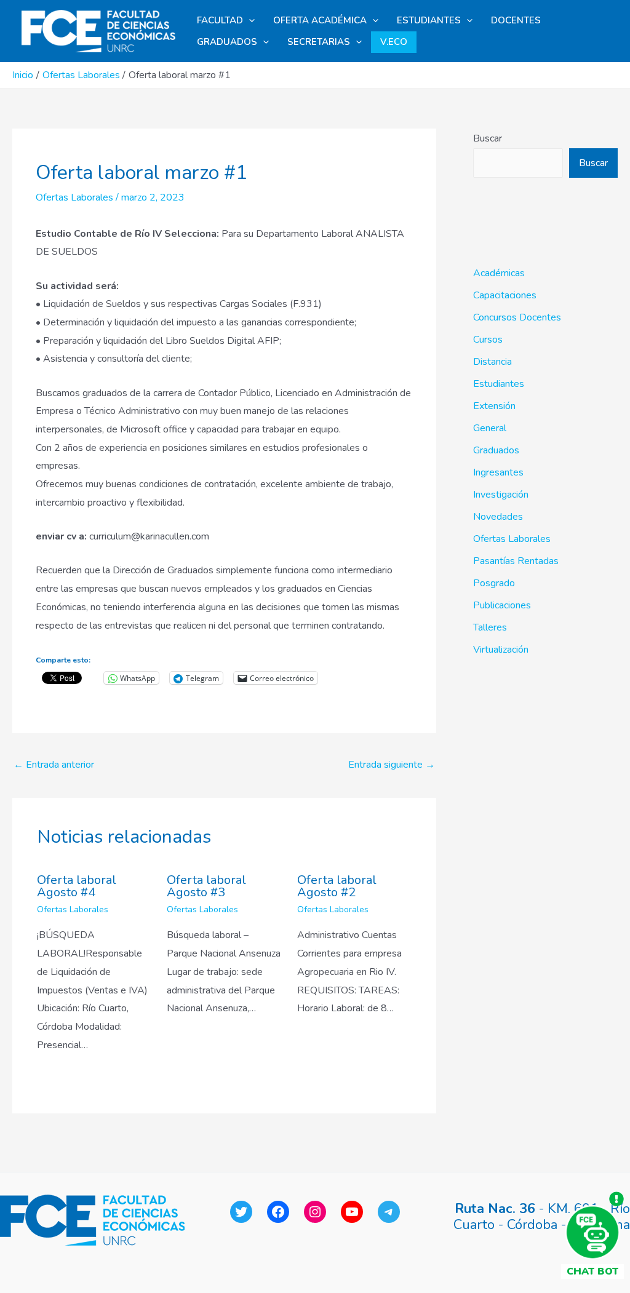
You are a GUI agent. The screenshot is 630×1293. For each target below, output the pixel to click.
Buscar (487, 138)
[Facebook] (278, 1212)
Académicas (499, 273)
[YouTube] (352, 1212)
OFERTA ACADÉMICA (320, 20)
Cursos (488, 339)
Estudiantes (498, 384)
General (489, 428)
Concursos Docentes (517, 317)
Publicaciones (502, 605)
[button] (249, 20)
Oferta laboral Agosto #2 (337, 886)
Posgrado (494, 583)
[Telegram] (389, 1212)
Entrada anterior (54, 764)
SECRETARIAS (318, 42)
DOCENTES (516, 20)
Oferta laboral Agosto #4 (76, 886)
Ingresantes (498, 472)
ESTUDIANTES (429, 20)
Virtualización (500, 649)
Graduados (496, 450)
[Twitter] (241, 1212)
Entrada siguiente (391, 764)
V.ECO (393, 42)
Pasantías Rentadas (516, 561)
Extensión (494, 406)
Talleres (490, 627)
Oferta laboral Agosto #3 (206, 886)
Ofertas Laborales (74, 197)
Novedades (498, 516)
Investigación (500, 494)
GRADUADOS (227, 42)
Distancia (492, 361)
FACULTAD (220, 20)
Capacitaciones (504, 295)
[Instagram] (315, 1212)
